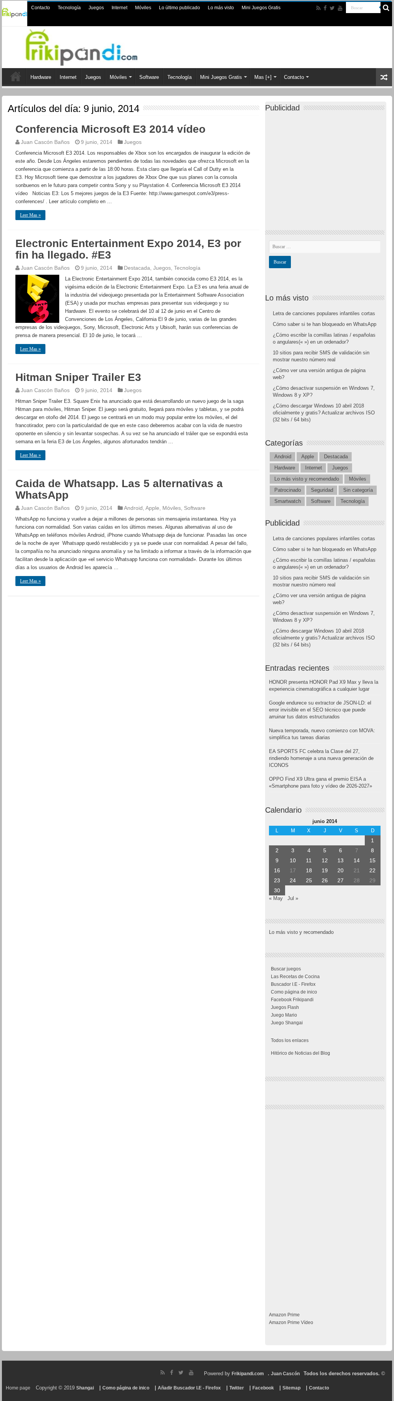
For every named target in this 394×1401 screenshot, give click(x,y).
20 (340, 870)
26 (325, 880)
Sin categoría (358, 490)
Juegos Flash (285, 1007)
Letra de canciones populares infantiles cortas (324, 313)
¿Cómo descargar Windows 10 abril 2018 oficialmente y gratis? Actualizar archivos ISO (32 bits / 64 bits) (324, 412)
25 (309, 880)
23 (277, 880)
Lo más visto (221, 7)
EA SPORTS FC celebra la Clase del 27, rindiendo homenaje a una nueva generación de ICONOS (321, 758)
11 (309, 860)
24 (293, 880)
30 (277, 890)
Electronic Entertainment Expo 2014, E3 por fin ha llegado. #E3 (128, 249)
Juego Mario (284, 1015)
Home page (18, 1388)
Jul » (292, 898)
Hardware (40, 77)
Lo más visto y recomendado (306, 479)
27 (340, 880)
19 (325, 870)
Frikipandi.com (248, 1373)
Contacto (40, 7)
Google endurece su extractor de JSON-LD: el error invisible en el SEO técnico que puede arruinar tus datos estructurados (320, 710)
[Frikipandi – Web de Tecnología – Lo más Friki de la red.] (91, 46)
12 (325, 860)
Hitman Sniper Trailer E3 (78, 377)
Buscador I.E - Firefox (293, 984)
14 (357, 860)
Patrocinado (287, 490)
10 (293, 860)
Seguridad (322, 490)
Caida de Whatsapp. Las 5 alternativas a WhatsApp (119, 489)
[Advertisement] (326, 164)
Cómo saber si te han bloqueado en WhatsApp (324, 324)
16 (277, 870)
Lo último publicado (179, 7)
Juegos (96, 7)
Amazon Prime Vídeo (291, 1322)
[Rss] (318, 8)
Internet (119, 7)
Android (133, 508)
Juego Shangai (287, 1022)
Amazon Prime (284, 1315)
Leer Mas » (30, 215)
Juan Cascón (285, 1373)
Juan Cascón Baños (45, 142)
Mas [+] (263, 77)
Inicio (16, 76)
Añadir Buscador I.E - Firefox (189, 1388)
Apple (152, 508)
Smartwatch (287, 501)
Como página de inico (294, 992)
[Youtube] (340, 8)
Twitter (236, 1388)
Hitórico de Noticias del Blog (300, 1053)
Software (149, 77)
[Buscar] (386, 7)
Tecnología (69, 7)
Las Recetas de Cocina (295, 976)
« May (276, 898)
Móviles (143, 7)
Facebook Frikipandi (292, 999)
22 (372, 870)
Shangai (85, 1388)
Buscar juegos (286, 969)
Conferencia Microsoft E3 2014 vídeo (110, 129)
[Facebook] (325, 8)
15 (372, 860)
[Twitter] (332, 8)
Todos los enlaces (290, 1040)
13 (340, 860)
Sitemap (291, 1388)
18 (309, 870)
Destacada (137, 268)
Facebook (263, 1388)
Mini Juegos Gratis (261, 7)
